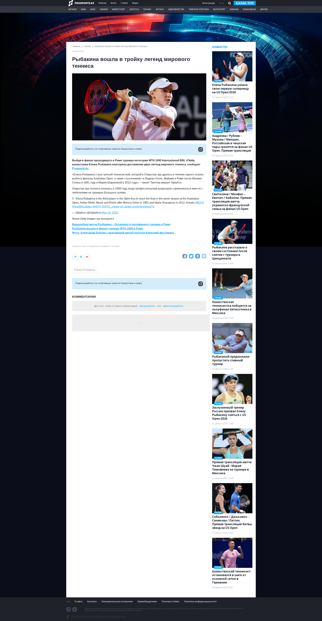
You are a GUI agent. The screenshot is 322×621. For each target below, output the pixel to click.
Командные (249, 9)
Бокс (93, 9)
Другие (264, 9)
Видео (135, 3)
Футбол (72, 9)
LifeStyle (134, 9)
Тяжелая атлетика (199, 9)
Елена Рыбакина (84, 269)
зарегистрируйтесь (173, 306)
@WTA (96, 206)
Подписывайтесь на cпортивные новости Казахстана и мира (108, 148)
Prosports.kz (80, 168)
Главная (102, 3)
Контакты (92, 601)
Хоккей (104, 9)
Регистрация (208, 3)
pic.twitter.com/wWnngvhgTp (137, 206)
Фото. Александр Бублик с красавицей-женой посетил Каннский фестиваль (123, 232)
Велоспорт (219, 9)
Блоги (113, 3)
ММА (83, 9)
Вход (221, 3)
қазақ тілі (245, 3)
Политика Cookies (170, 601)
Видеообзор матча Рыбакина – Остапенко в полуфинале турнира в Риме (121, 224)
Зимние (234, 9)
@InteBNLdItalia (82, 206)
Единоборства (176, 9)
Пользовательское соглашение (117, 601)
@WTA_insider (110, 206)
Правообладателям (147, 601)
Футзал (160, 9)
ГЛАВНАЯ (76, 46)
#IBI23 (199, 202)
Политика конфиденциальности (200, 601)
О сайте (78, 601)
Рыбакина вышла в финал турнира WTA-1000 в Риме (107, 228)
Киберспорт (118, 9)
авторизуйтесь (147, 306)
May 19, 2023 (110, 212)
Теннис (147, 9)
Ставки (124, 3)
